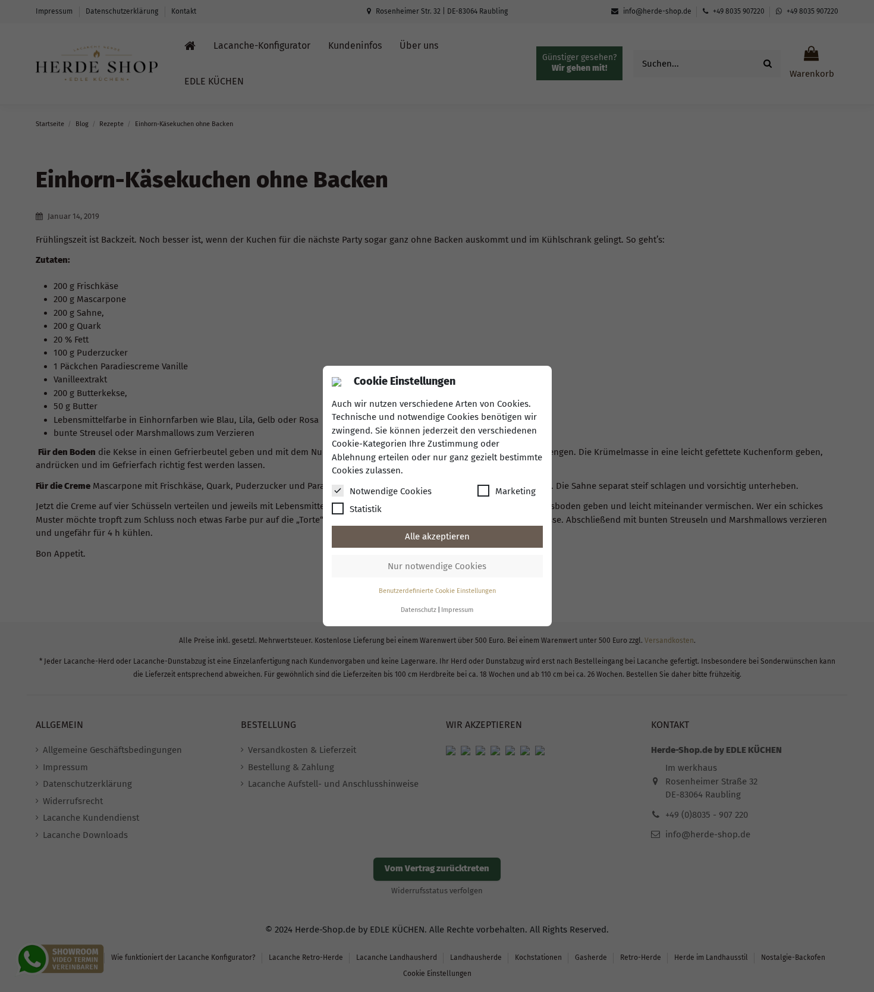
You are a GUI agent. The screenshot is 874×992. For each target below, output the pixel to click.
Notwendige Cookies (391, 491)
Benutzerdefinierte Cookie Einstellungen (437, 591)
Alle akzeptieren (437, 536)
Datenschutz (418, 610)
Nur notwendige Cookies (437, 566)
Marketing (515, 491)
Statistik (366, 509)
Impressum (457, 610)
